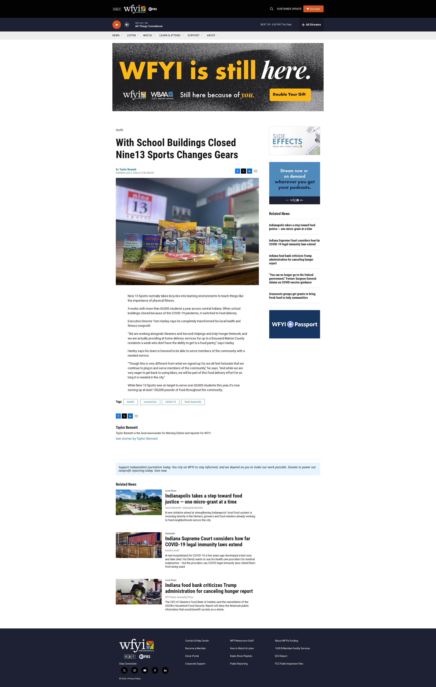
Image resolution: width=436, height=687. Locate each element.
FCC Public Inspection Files (289, 663)
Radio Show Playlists (241, 656)
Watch (147, 35)
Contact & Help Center (197, 641)
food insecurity (193, 402)
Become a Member (195, 648)
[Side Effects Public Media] (294, 141)
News (116, 35)
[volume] (127, 25)
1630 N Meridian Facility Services (292, 648)
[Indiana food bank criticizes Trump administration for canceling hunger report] (139, 591)
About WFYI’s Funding (286, 641)
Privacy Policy (134, 678)
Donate (315, 9)
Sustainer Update (289, 8)
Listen (131, 35)
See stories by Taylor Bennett (137, 438)
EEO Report (281, 656)
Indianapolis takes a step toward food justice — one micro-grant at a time (292, 227)
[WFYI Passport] (294, 324)
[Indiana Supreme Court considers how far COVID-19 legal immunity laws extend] (139, 545)
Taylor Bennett (128, 169)
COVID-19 (171, 402)
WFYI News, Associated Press (179, 597)
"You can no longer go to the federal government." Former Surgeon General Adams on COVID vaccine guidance (292, 278)
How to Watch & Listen (242, 648)
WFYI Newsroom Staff (242, 641)
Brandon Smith (172, 550)
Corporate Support (195, 663)
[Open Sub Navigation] (122, 35)
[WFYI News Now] (294, 183)
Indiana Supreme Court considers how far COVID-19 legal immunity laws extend (294, 242)
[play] (116, 25)
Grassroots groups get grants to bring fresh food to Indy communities (292, 295)
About (211, 35)
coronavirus (150, 402)
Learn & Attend (169, 35)
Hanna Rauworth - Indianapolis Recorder (184, 507)
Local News (170, 490)
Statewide (170, 533)
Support (194, 35)
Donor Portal (192, 656)
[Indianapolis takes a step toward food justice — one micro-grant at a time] (139, 502)
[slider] (132, 24)
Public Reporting (239, 663)
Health (119, 130)
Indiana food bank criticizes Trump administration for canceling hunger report (291, 259)
